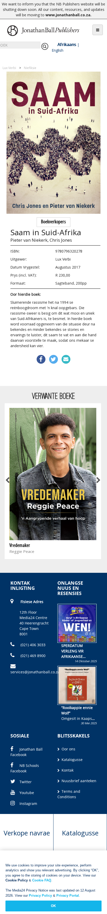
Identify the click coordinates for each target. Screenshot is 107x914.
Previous (7, 480)
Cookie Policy (16, 880)
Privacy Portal (67, 895)
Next (98, 480)
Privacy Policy (40, 895)
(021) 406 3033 (32, 644)
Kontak (67, 770)
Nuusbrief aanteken (78, 780)
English (57, 50)
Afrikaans (66, 44)
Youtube (26, 792)
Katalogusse (72, 759)
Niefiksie (30, 68)
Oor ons (68, 749)
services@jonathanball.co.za (35, 671)
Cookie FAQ (41, 880)
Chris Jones (61, 240)
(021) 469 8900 (32, 655)
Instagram (28, 803)
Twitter (25, 781)
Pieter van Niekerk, (29, 240)
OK (53, 906)
